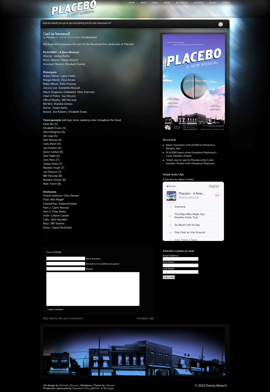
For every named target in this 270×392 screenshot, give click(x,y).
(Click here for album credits (178, 179)
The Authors (182, 2)
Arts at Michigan (104, 388)
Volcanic (110, 385)
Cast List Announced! (56, 33)
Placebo (50, 37)
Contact (226, 2)
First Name (168, 262)
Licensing (198, 2)
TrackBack (145, 318)
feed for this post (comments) (63, 318)
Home (132, 2)
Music (167, 2)
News (155, 2)
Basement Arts (81, 388)
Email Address (171, 255)
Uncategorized (89, 37)
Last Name (168, 268)
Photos (212, 2)
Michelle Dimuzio (69, 385)
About (144, 2)
